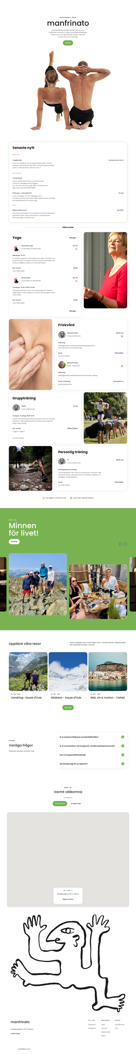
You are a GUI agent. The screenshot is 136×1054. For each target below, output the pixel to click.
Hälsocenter (105, 1032)
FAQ (116, 1028)
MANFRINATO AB (24, 1049)
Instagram (92, 1028)
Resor (103, 1036)
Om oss (104, 1028)
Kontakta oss (119, 1024)
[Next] (125, 544)
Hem (103, 1024)
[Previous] (120, 544)
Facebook (91, 1024)
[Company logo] (68, 963)
